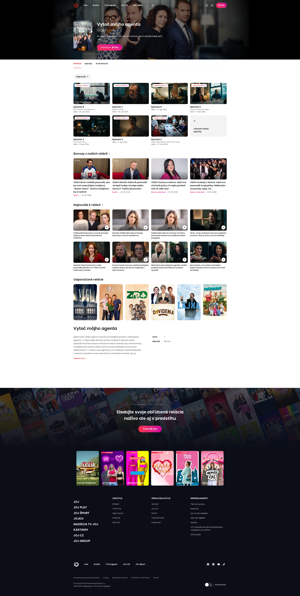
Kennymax (88, 586)
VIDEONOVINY (157, 518)
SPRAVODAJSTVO (160, 498)
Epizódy (88, 63)
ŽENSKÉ (115, 504)
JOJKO (78, 518)
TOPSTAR (116, 508)
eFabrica (107, 586)
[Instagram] (213, 564)
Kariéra (193, 522)
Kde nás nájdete (197, 518)
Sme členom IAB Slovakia (140, 578)
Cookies (106, 578)
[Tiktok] (224, 564)
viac (99, 40)
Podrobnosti (102, 63)
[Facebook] (208, 564)
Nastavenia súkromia (120, 578)
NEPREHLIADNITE (199, 498)
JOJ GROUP (81, 541)
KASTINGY (80, 530)
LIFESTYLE (117, 498)
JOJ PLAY (80, 507)
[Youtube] (218, 564)
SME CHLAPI (117, 513)
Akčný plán (195, 534)
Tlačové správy (197, 504)
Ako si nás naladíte (199, 513)
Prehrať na (106, 47)
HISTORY (116, 522)
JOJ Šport (138, 5)
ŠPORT (154, 513)
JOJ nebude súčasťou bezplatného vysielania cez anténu (206, 528)
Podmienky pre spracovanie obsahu (86, 578)
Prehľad (77, 63)
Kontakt (156, 578)
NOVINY (154, 504)
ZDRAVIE (116, 518)
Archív (96, 5)
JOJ (76, 502)
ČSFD (100, 30)
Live (85, 5)
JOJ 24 (124, 5)
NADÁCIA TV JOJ (85, 524)
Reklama (194, 508)
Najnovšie (81, 76)
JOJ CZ (78, 535)
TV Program (110, 5)
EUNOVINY (156, 522)
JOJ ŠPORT (81, 513)
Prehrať (146, 429)
